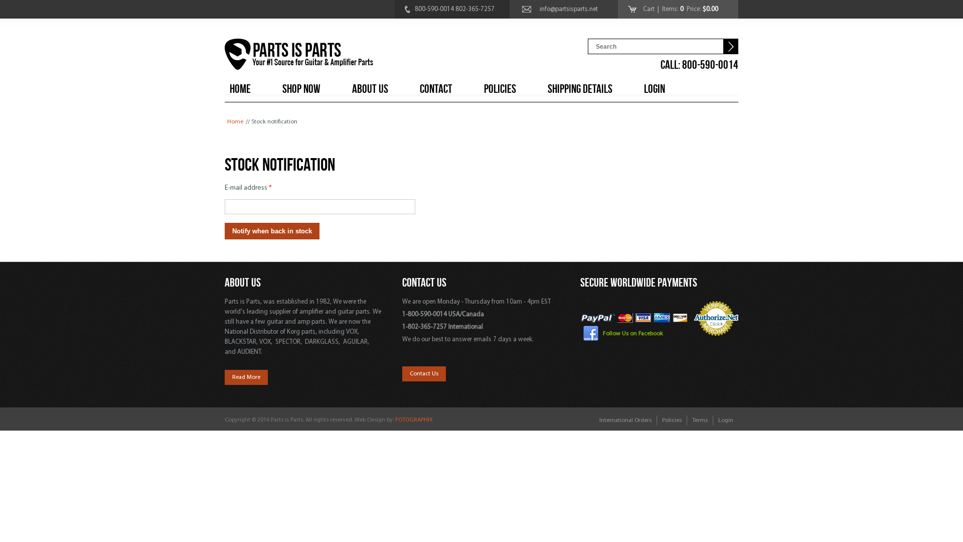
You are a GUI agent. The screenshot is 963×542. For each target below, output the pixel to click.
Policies (672, 421)
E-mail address (248, 188)
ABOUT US (370, 89)
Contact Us (424, 374)
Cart (649, 9)
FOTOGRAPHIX (414, 420)
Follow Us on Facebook (633, 334)
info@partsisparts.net (569, 9)
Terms (700, 421)
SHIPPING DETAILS (580, 89)
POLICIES (500, 89)
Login (725, 421)
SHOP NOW (301, 89)
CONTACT (436, 89)
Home (235, 122)
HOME (240, 89)
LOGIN (654, 89)
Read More (246, 377)
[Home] (299, 56)
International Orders (625, 421)
